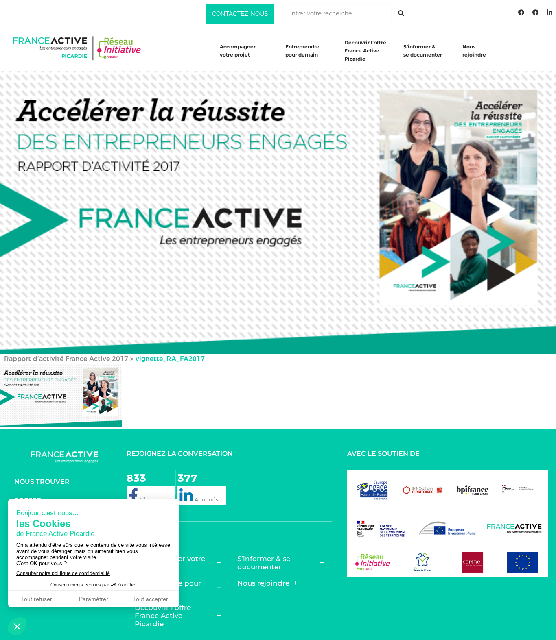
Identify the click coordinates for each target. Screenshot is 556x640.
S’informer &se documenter (422, 51)
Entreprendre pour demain (302, 51)
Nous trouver (42, 481)
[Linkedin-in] (550, 12)
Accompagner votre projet (238, 51)
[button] (240, 14)
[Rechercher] (401, 13)
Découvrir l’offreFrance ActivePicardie (365, 50)
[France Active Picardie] (521, 12)
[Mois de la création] (536, 12)
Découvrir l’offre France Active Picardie (163, 615)
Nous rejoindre (474, 51)
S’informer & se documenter (263, 563)
